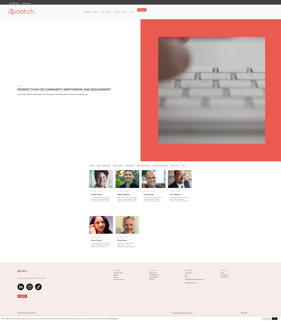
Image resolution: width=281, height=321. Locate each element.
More (183, 165)
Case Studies (188, 272)
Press (186, 277)
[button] (22, 296)
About (222, 272)
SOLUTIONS (152, 270)
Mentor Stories (130, 165)
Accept (274, 318)
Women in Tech (175, 165)
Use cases (151, 279)
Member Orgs (152, 272)
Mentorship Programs (119, 279)
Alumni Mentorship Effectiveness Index (194, 279)
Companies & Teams (154, 275)
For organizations (225, 275)
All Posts (91, 165)
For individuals (224, 277)
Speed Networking (118, 273)
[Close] (279, 318)
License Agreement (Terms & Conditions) (182, 313)
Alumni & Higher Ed (153, 277)
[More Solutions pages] (111, 11)
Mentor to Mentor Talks (103, 165)
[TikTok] (38, 287)
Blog (186, 275)
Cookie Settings (266, 318)
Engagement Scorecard (190, 282)
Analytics (116, 277)
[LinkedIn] (20, 287)
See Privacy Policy (113, 318)
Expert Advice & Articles (143, 165)
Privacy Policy (244, 313)
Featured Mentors (118, 165)
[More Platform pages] (98, 11)
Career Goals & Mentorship (160, 165)
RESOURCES (188, 270)
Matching (116, 275)
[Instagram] (29, 287)
